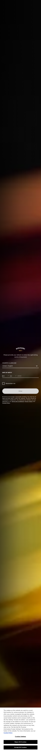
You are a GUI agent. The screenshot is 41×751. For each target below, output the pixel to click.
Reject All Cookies (20, 742)
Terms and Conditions (18, 401)
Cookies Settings (20, 736)
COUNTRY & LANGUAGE (9, 363)
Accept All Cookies (20, 747)
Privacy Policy (29, 401)
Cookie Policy (6, 403)
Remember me (10, 383)
